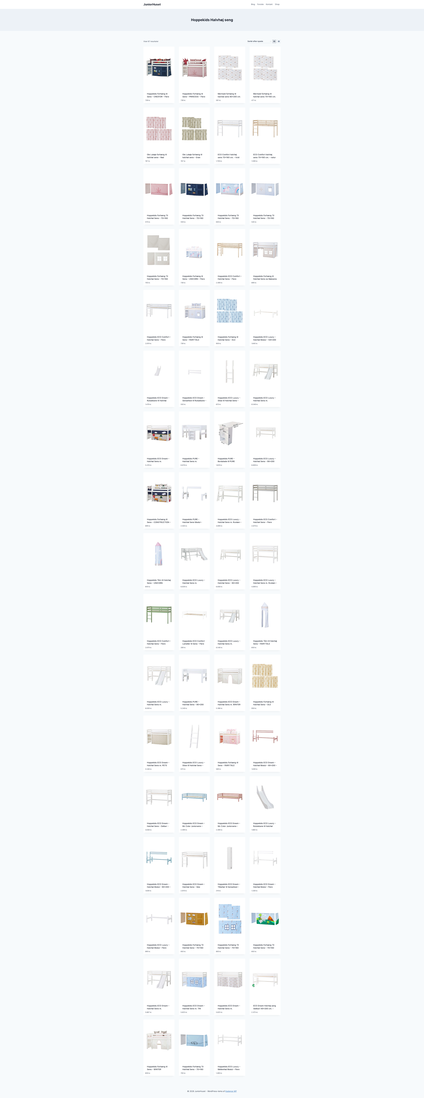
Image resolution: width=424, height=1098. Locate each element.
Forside (260, 4)
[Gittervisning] (274, 41)
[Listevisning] (279, 41)
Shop (277, 4)
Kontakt (269, 4)
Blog (253, 4)
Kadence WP (231, 1091)
